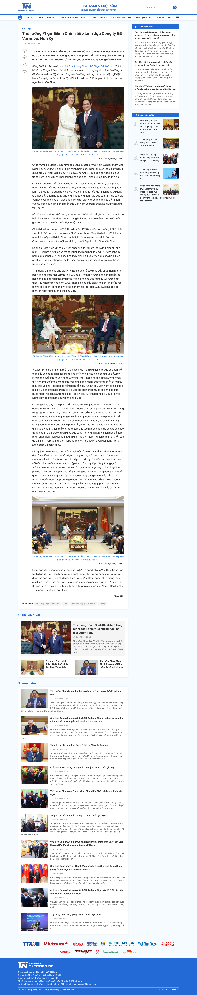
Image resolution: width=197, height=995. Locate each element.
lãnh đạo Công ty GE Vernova (83, 603)
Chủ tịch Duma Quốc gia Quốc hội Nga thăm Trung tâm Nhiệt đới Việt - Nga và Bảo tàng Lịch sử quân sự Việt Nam (87, 843)
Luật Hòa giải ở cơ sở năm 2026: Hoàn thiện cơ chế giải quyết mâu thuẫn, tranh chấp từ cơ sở (150, 126)
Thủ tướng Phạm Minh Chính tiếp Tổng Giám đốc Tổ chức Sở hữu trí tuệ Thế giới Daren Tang (97, 628)
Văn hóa (103, 17)
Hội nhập (26, 28)
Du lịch (92, 17)
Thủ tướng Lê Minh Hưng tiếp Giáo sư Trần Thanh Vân (148, 142)
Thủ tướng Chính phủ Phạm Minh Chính (92, 66)
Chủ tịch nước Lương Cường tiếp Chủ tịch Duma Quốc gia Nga (82, 767)
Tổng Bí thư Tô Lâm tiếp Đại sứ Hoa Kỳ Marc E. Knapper (79, 744)
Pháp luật (52, 17)
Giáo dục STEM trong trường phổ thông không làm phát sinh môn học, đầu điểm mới (155, 87)
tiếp (65, 603)
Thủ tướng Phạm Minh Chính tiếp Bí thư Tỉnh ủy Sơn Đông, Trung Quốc (57, 664)
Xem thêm (28, 683)
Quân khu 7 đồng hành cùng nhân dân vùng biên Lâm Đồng (149, 157)
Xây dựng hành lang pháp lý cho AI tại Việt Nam (75, 914)
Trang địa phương (143, 17)
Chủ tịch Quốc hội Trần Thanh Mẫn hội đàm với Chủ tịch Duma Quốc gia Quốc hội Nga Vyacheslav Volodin (86, 867)
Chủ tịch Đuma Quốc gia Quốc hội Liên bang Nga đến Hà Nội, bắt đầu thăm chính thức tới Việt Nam (86, 892)
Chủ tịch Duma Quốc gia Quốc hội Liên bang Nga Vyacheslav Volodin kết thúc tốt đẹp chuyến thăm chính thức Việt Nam (86, 719)
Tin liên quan (30, 614)
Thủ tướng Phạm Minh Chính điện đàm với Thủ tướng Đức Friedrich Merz (111, 664)
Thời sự (29, 17)
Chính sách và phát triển (73, 17)
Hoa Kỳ (102, 603)
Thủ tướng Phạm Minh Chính (47, 603)
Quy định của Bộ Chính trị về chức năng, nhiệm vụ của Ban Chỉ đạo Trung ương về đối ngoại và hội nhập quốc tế (155, 35)
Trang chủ (162, 990)
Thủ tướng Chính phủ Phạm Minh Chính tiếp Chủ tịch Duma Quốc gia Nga (86, 792)
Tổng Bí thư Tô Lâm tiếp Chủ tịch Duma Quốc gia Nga (78, 815)
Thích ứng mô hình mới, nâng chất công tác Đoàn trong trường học (150, 174)
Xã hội (40, 17)
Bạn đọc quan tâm (146, 114)
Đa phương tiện (163, 17)
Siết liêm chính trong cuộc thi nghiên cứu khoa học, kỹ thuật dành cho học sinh (153, 63)
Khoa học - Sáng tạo (121, 17)
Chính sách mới (145, 26)
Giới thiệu (174, 990)
